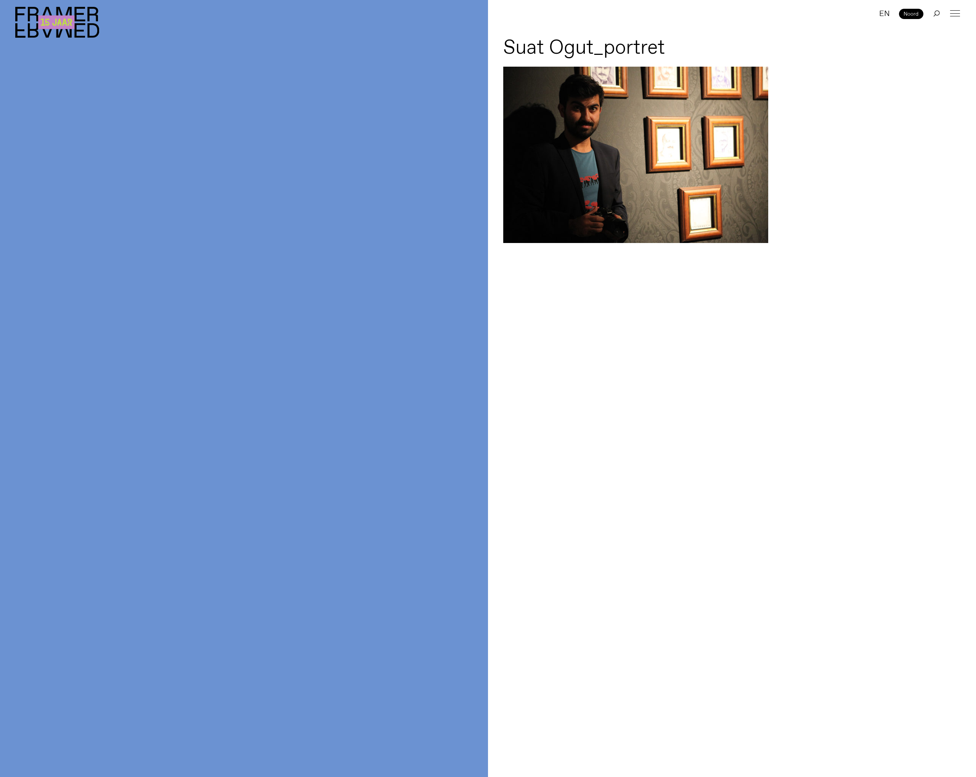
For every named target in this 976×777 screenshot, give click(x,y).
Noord (911, 13)
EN (884, 13)
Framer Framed (57, 22)
